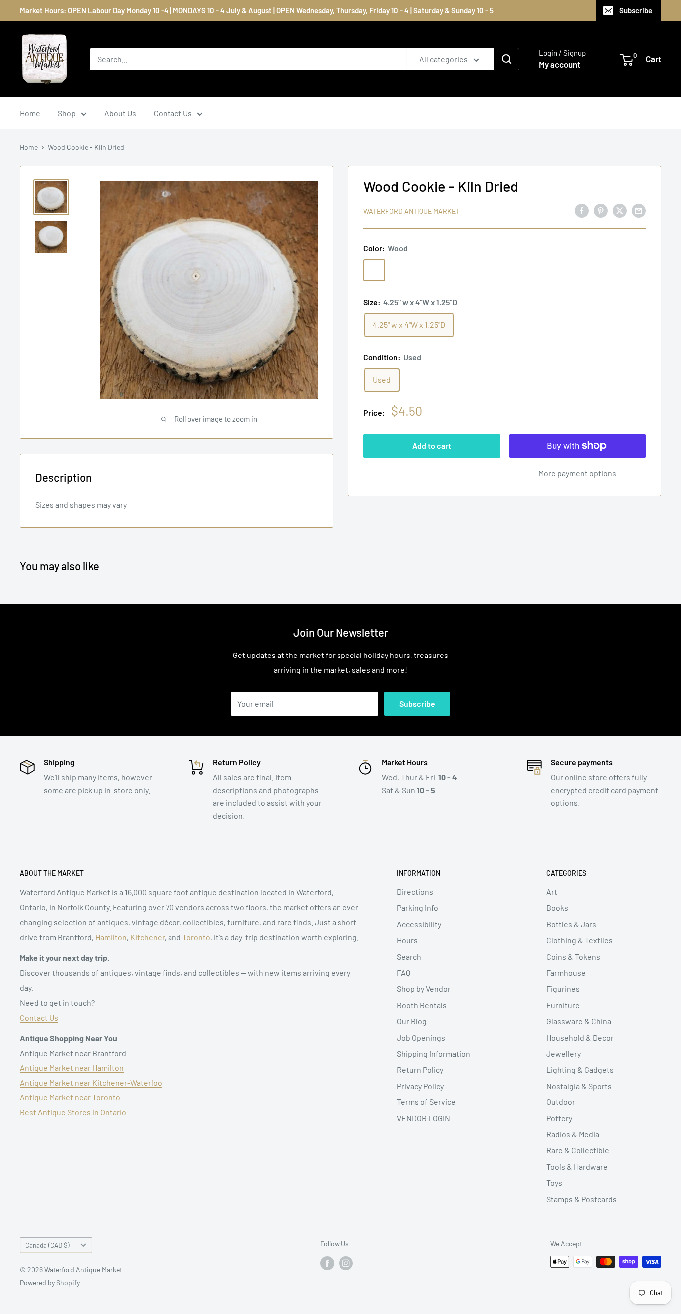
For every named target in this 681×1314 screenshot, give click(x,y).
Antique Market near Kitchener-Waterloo (91, 1082)
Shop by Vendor (424, 988)
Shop (67, 113)
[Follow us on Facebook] (327, 1263)
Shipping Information (433, 1053)
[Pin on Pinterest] (601, 210)
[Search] (506, 59)
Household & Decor (580, 1037)
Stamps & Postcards (581, 1199)
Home (30, 113)
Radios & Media (572, 1134)
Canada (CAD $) (47, 1245)
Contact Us (173, 113)
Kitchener (147, 937)
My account (559, 64)
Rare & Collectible (577, 1150)
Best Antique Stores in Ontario (73, 1112)
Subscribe (635, 10)
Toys (554, 1182)
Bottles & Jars (571, 924)
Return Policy (420, 1069)
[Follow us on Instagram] (346, 1263)
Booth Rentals (422, 1005)
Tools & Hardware (577, 1166)
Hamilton (111, 937)
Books (557, 907)
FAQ (403, 972)
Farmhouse (566, 972)
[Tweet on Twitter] (620, 210)
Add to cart (431, 445)
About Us (120, 113)
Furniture (563, 1005)
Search (409, 956)
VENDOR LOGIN (423, 1118)
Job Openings (421, 1037)
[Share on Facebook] (582, 210)
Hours (407, 940)
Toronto (196, 937)
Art (551, 891)
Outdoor (560, 1101)
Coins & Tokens (573, 956)
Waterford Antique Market (411, 211)
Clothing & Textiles (579, 940)
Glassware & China (578, 1021)
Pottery (559, 1118)
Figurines (563, 988)
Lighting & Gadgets (580, 1069)
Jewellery (563, 1053)
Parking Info (417, 907)
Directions (415, 891)
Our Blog (412, 1021)
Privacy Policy (420, 1086)
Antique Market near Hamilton (72, 1067)
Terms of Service (426, 1101)
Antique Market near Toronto (70, 1097)
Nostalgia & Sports (579, 1086)
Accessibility (419, 924)
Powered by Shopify (50, 1282)
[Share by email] (639, 210)
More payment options (577, 473)
